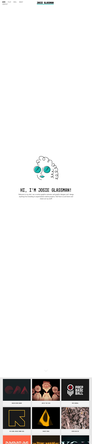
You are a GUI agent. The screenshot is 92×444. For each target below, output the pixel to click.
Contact (5, 4)
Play (9, 2)
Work (3, 2)
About (21, 2)
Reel (15, 2)
